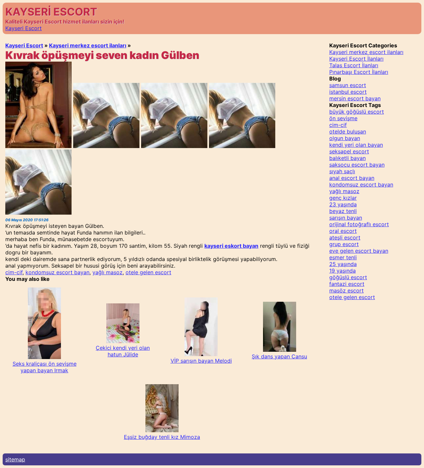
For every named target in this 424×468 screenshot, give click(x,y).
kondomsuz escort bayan (57, 272)
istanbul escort (348, 91)
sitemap (15, 459)
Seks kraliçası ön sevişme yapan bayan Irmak (45, 367)
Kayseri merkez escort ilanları (87, 45)
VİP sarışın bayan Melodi (201, 360)
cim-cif (14, 272)
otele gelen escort (148, 272)
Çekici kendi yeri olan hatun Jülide (123, 351)
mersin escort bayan (355, 98)
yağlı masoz (107, 272)
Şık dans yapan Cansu (279, 356)
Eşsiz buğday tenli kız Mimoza (162, 437)
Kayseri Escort (23, 28)
